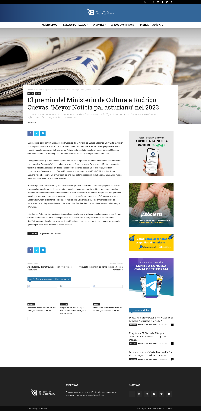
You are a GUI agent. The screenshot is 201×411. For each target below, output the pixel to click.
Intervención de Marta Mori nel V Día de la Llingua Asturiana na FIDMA (151, 354)
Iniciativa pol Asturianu (147, 325)
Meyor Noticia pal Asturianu (50, 234)
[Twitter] (167, 2)
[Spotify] (158, 2)
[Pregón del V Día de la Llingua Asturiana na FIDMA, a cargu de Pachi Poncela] (75, 295)
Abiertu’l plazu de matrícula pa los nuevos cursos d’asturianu (49, 268)
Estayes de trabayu (74, 25)
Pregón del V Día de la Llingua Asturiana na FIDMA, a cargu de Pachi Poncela (73, 310)
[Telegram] (162, 2)
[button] (145, 2)
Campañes (98, 25)
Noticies (39, 89)
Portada (38, 93)
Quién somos (49, 25)
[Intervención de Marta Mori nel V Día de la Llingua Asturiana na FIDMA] (108, 295)
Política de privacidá (156, 408)
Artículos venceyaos (40, 279)
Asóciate (157, 25)
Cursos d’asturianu (122, 25)
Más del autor (62, 279)
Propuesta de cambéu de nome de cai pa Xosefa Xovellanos (101, 268)
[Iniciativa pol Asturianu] (100, 13)
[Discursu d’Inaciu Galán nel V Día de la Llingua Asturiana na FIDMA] (42, 295)
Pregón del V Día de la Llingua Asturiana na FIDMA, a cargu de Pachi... (147, 336)
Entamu (30, 89)
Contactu (170, 408)
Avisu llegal (141, 408)
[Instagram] (153, 2)
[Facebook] (149, 2)
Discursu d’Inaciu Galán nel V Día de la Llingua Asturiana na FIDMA (151, 319)
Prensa (144, 25)
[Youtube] (171, 2)
